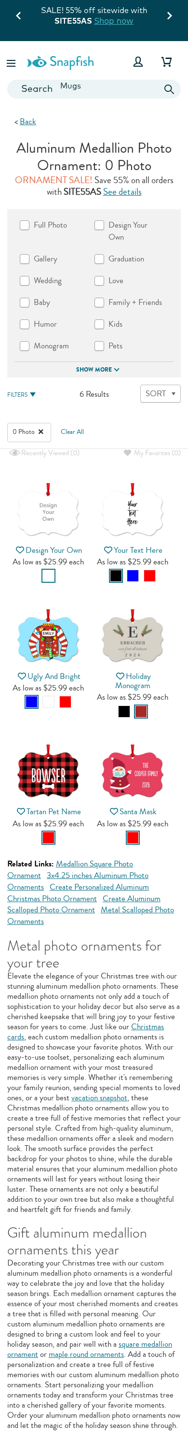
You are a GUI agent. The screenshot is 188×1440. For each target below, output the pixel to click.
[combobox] (94, 89)
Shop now (114, 20)
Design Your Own (54, 550)
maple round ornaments (86, 1354)
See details (122, 192)
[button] (12, 61)
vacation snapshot (99, 1098)
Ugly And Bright (54, 676)
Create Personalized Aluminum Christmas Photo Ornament (78, 893)
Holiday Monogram (133, 680)
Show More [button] (94, 369)
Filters (17, 395)
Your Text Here (138, 550)
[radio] (48, 576)
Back (28, 121)
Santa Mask (138, 812)
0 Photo (24, 432)
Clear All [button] (72, 432)
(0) (50, 453)
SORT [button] (156, 394)
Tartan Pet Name (54, 812)
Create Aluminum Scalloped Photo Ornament (84, 904)
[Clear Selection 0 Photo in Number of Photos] (41, 432)
